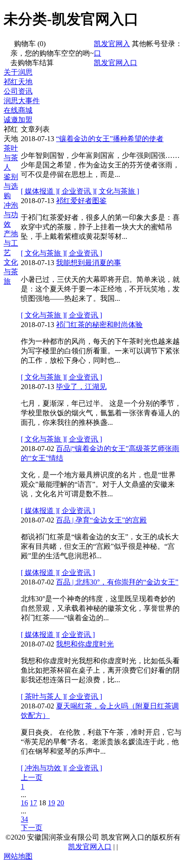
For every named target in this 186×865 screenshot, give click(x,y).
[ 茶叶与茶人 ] (43, 696)
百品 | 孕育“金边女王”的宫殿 (101, 520)
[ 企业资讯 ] (76, 191)
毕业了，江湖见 (81, 386)
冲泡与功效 (11, 214)
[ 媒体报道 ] (39, 191)
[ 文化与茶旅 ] (117, 191)
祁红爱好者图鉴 (81, 200)
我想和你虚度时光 (85, 644)
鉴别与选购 (11, 186)
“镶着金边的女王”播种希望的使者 (109, 139)
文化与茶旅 (11, 271)
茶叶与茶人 (11, 157)
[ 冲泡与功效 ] (43, 768)
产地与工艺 (11, 243)
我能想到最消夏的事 (88, 262)
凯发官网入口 (115, 63)
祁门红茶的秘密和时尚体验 (99, 324)
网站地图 (18, 856)
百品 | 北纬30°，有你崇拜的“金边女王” (117, 582)
